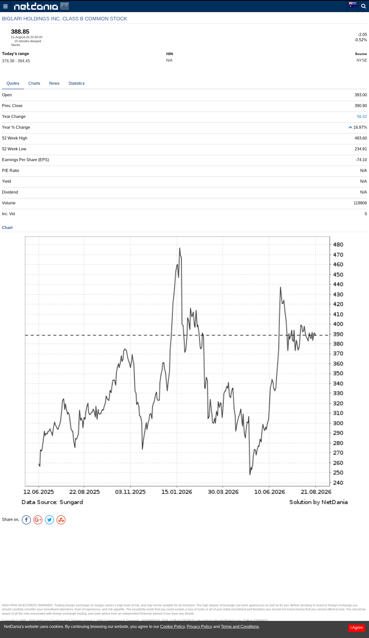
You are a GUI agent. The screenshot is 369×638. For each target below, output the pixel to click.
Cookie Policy (172, 626)
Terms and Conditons (240, 626)
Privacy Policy (199, 626)
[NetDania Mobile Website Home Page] (41, 6)
